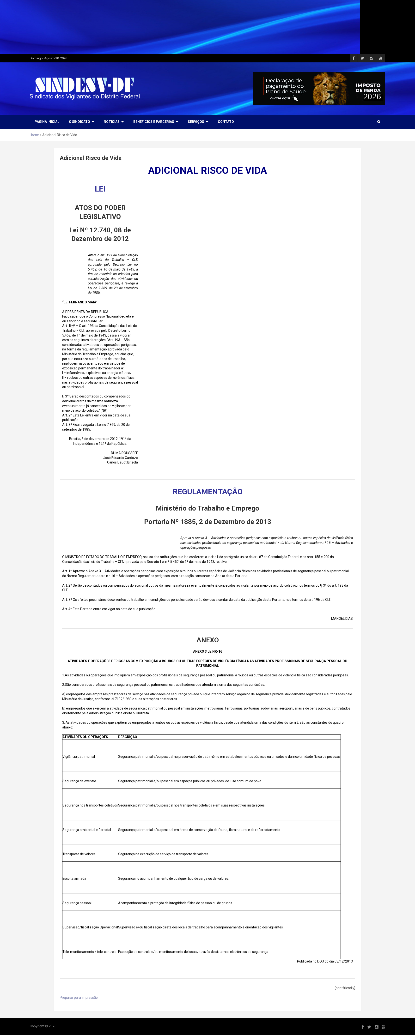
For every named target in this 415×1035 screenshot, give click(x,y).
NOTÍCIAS (112, 122)
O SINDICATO (79, 122)
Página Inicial (47, 122)
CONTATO (226, 122)
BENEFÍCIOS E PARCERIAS (153, 122)
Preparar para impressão (79, 997)
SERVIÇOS (196, 122)
